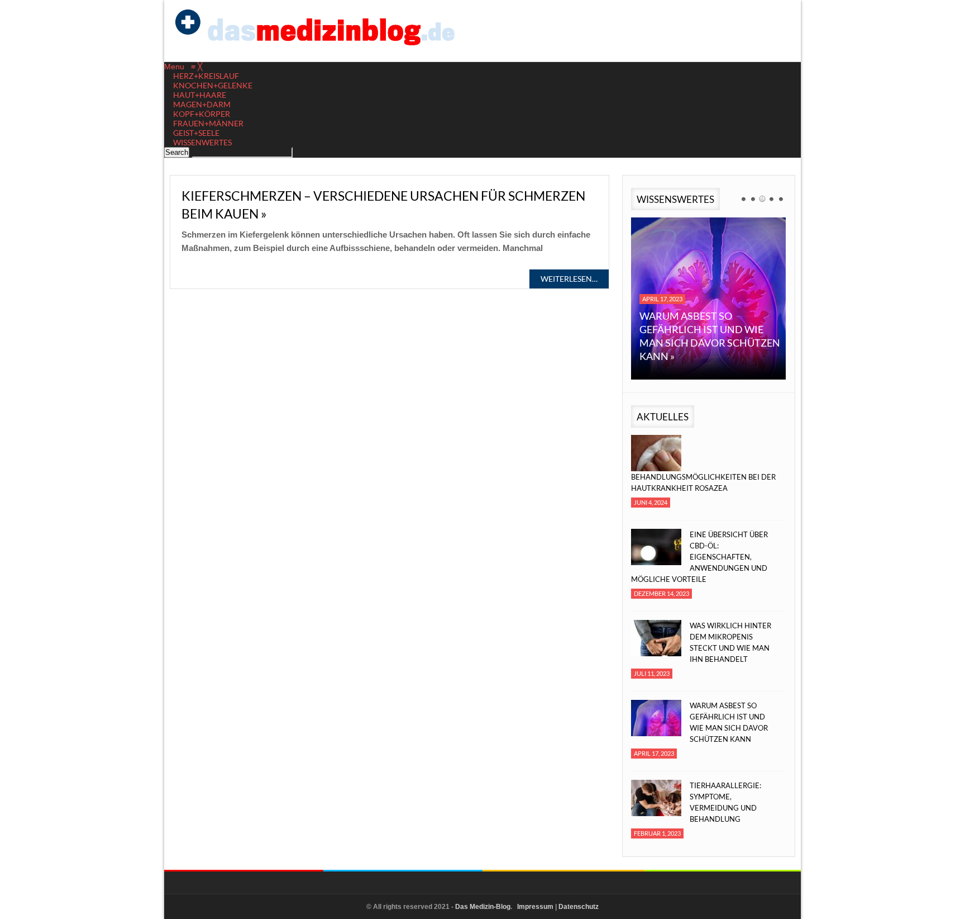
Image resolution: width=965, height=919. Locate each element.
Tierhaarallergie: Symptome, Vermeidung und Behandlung (725, 802)
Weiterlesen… (569, 278)
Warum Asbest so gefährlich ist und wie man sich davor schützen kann (729, 722)
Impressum (535, 907)
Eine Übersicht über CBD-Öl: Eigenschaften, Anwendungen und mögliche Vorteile (699, 557)
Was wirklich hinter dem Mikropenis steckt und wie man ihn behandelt (730, 642)
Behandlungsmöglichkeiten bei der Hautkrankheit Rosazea (703, 482)
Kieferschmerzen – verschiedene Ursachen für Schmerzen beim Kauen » (383, 204)
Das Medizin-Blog (482, 907)
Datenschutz (578, 907)
